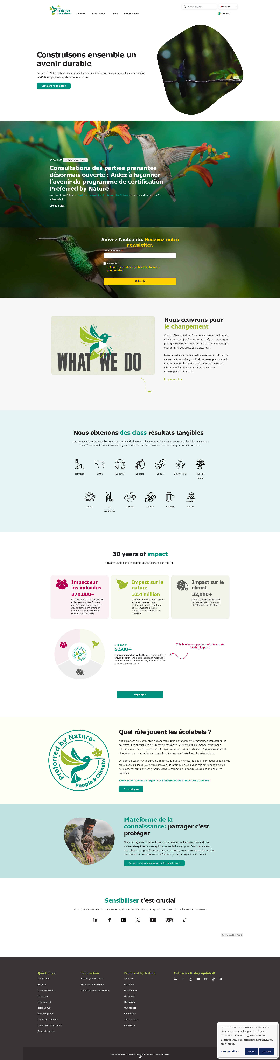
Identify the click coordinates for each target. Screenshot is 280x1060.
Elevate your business (92, 978)
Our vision (129, 984)
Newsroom (43, 996)
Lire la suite (57, 205)
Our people (129, 1002)
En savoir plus (173, 379)
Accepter (266, 1051)
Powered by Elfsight (233, 935)
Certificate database (48, 1019)
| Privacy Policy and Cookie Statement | (139, 1054)
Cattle (100, 474)
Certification (44, 978)
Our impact (129, 996)
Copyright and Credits (162, 1054)
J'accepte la (113, 263)
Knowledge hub (46, 1013)
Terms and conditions (117, 1054)
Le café (160, 474)
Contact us (129, 1025)
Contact (226, 13)
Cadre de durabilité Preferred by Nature (103, 195)
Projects (42, 984)
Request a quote (46, 1031)
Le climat (120, 474)
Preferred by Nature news (75, 160)
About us (128, 978)
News (114, 13)
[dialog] (248, 1040)
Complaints (130, 1013)
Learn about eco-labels (92, 984)
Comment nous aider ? (53, 86)
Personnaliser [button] (230, 1051)
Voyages (170, 506)
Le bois (150, 506)
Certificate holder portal (50, 1025)
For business (131, 13)
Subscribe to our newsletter (95, 990)
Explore (81, 13)
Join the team (131, 1019)
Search (184, 6)
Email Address (113, 250)
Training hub (44, 1008)
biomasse (79, 474)
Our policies (130, 1008)
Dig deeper (140, 694)
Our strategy (130, 990)
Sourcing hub (44, 1002)
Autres (190, 506)
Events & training (46, 990)
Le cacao (140, 474)
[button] (58, 973)
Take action (98, 13)
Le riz (89, 506)
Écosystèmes (180, 474)
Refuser (251, 1051)
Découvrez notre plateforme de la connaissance (154, 863)
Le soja (129, 506)
